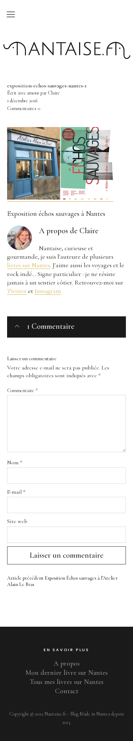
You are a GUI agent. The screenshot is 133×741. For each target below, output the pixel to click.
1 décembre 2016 (22, 101)
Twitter (17, 291)
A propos (67, 663)
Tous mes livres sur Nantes (67, 682)
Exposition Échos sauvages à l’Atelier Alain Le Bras (62, 581)
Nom (14, 462)
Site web (17, 521)
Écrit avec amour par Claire (33, 93)
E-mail (16, 491)
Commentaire (22, 390)
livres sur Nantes (28, 265)
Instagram (47, 291)
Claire (89, 230)
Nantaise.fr (67, 36)
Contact (66, 691)
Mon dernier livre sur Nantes (67, 672)
